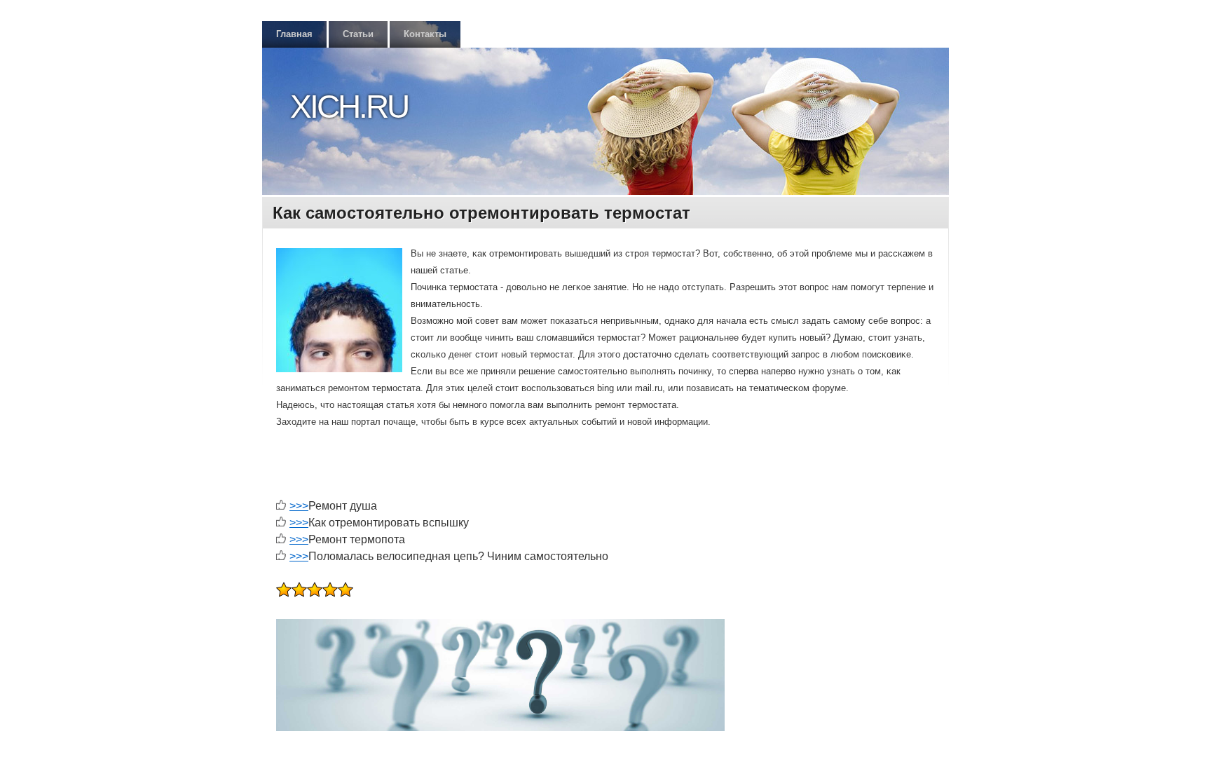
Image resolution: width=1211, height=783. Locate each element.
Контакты (425, 34)
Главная (294, 34)
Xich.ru (349, 106)
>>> (298, 506)
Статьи (358, 34)
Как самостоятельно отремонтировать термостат (481, 212)
